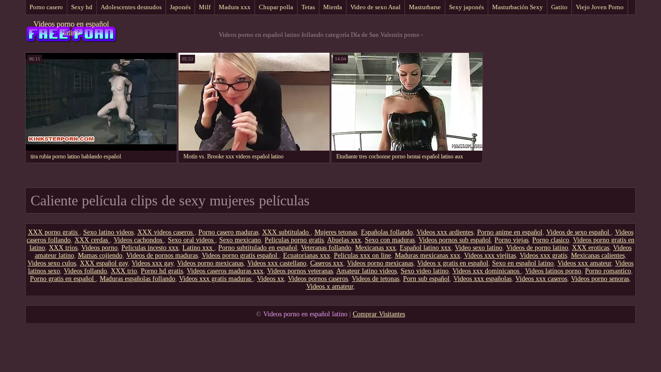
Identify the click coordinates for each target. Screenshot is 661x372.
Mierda (332, 7)
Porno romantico (608, 271)
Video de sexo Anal (375, 7)
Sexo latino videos (108, 232)
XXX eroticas (590, 247)
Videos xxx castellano (276, 263)
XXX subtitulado (286, 232)
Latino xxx (198, 247)
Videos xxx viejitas (490, 255)
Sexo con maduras (390, 240)
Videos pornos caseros (318, 278)
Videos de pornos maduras (162, 255)
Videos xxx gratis (543, 255)
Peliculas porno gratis (294, 240)
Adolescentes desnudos (131, 7)
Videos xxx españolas (482, 278)
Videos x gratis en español (452, 263)
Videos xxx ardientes (445, 232)
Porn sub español (426, 278)
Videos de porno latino (537, 247)
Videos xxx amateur (584, 263)
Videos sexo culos (52, 263)
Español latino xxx (425, 247)
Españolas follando (387, 232)
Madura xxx (235, 7)
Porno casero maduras (228, 232)
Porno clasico (550, 240)
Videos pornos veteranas (300, 271)
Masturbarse (425, 7)
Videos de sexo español (578, 232)
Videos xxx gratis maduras (216, 278)
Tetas (308, 7)
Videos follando (85, 271)
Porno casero (46, 7)
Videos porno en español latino (71, 28)
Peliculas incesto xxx (150, 247)
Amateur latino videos (366, 271)
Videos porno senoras (600, 278)
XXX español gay (104, 263)
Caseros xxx (326, 263)
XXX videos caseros (166, 232)
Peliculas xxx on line (362, 255)
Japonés (180, 7)
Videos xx (270, 278)
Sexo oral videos (191, 240)
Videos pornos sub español (455, 240)
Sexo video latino (425, 271)
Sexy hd (81, 7)
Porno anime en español (509, 232)
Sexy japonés (466, 7)
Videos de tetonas (375, 278)
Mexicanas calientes (598, 255)
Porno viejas (511, 240)
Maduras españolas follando (137, 278)
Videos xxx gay (152, 263)
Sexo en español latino (523, 263)
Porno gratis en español (63, 278)
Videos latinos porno (553, 271)
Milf (204, 7)
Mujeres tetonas (336, 232)
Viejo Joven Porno (600, 7)
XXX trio (124, 271)
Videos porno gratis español (240, 255)
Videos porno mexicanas (210, 263)
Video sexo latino (478, 247)
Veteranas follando (326, 247)
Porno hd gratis (162, 271)
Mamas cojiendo (100, 255)
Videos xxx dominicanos (486, 271)
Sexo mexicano (240, 240)
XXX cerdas (92, 240)
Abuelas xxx (344, 240)
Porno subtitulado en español (257, 247)
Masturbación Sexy (517, 7)
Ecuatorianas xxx (306, 255)
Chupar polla (276, 7)
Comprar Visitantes (379, 314)
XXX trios (63, 247)
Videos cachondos (139, 240)
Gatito (559, 7)
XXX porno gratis (53, 232)
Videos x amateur (329, 286)
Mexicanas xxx (375, 247)
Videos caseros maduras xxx (225, 271)
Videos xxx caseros (541, 278)
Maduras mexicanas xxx (427, 255)
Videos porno (99, 247)
